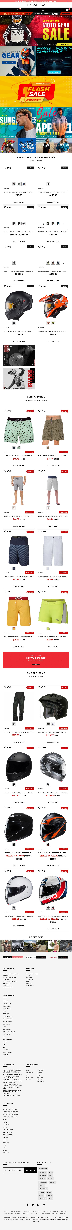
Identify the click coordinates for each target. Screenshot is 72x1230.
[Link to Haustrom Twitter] (33, 1204)
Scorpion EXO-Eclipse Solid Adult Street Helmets (19, 231)
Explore (30, 968)
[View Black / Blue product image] (58, 223)
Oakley (5, 1001)
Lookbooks (9, 1065)
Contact (29, 978)
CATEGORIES (9, 1103)
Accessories (43, 1189)
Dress (49, 1192)
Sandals (6, 1142)
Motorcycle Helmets (10, 1112)
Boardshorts (7, 1135)
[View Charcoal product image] (14, 508)
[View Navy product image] (14, 447)
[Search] (55, 9)
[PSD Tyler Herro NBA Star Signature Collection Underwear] (54, 946)
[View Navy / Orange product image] (23, 184)
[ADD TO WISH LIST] (5, 167)
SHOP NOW (52, 1)
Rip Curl (39, 1072)
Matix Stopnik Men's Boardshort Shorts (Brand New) (53, 456)
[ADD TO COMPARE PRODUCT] (8, 168)
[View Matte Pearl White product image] (23, 223)
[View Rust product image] (48, 447)
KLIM (4, 1037)
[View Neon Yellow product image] (48, 628)
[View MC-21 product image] (53, 908)
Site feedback (8, 987)
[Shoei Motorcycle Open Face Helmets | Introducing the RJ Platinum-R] (30, 946)
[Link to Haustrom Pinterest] (43, 1204)
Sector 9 (6, 1049)
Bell (27, 1070)
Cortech (6, 1055)
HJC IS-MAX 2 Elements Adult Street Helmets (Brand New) (53, 792)
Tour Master (7, 1052)
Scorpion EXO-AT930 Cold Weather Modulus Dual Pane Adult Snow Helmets (53, 271)
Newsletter (30, 985)
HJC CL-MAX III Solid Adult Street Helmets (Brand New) (19, 916)
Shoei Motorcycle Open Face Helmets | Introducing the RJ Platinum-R (12, 1081)
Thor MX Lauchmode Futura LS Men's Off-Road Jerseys (19, 192)
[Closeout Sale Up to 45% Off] (36, 660)
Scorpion (6, 1024)
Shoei (38, 1076)
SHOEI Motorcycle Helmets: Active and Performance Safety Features (13, 1076)
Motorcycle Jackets (10, 1114)
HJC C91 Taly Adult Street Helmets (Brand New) (53, 853)
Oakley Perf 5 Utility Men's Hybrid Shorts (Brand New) (53, 576)
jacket (41, 1195)
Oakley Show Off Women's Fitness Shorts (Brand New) (53, 637)
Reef (4, 1044)
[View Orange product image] (53, 223)
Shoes (5, 1140)
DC (27, 1074)
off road (42, 1179)
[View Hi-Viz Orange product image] (48, 323)
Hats (4, 1145)
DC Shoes (6, 1014)
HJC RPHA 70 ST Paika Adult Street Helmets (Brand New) (53, 916)
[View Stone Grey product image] (48, 508)
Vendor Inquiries (32, 974)
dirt (50, 1199)
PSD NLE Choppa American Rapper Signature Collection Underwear (12, 1072)
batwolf (41, 1185)
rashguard (42, 1199)
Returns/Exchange (9, 977)
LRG (4, 1047)
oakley (50, 1179)
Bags (5, 1147)
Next (28, 184)
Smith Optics (7, 1039)
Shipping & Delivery (10, 981)
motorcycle (43, 1169)
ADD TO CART (53, 526)
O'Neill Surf (7, 1003)
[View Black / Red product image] (14, 184)
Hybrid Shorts (8, 1129)
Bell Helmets (7, 1016)
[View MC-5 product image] (48, 784)
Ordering (6, 979)
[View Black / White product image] (48, 184)
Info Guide (6, 985)
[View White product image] (48, 568)
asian (51, 1172)
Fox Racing (7, 1034)
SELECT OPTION (19, 202)
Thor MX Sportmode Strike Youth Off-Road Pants (53, 192)
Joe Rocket (7, 1029)
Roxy (5, 1011)
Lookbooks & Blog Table (11, 1095)
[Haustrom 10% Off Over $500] (59, 957)
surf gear (42, 1172)
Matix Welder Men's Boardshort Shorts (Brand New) (19, 516)
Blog (27, 981)
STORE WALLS (32, 1065)
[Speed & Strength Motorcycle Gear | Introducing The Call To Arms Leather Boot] (66, 946)
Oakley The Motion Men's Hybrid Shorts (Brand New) (53, 516)
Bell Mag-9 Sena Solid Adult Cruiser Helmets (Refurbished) (53, 732)
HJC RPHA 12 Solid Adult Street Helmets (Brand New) (19, 853)
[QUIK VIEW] (10, 167)
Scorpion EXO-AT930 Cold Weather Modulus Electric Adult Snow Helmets (53, 231)
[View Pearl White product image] (53, 724)
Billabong (6, 1006)
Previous (9, 184)
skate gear (43, 1182)
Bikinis (5, 1137)
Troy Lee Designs (9, 1031)
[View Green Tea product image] (19, 447)
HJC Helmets (7, 1021)
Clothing (6, 1124)
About (28, 976)
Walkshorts (7, 1132)
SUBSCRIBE (30, 1170)
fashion (49, 1195)
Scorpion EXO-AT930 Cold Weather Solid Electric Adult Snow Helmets (19, 271)
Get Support (9, 968)
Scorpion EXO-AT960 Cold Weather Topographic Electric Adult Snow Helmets (53, 331)
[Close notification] (67, 1)
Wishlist (29, 983)
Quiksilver (7, 1008)
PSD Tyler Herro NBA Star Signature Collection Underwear (12, 1092)
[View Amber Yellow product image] (14, 628)
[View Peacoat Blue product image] (14, 568)
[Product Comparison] (31, 9)
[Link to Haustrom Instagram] (38, 1204)
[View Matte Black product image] (14, 223)
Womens (6, 1152)
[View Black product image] (14, 724)
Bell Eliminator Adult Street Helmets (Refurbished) (19, 792)
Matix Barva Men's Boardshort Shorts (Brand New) (19, 456)
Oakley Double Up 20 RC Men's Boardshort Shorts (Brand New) (19, 637)
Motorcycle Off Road (10, 1109)
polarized (42, 1175)
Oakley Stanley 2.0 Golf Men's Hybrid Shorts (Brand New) (19, 576)
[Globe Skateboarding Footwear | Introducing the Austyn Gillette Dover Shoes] (42, 946)
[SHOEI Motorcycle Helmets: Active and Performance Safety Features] (18, 946)
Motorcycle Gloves (10, 1117)
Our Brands (9, 995)
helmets (52, 1182)
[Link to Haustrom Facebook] (27, 1204)
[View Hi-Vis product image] (48, 223)
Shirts (5, 1127)
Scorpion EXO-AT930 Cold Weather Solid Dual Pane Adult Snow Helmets (19, 331)
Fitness (5, 1122)
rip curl (41, 1192)
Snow (5, 1119)
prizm (51, 1175)
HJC (27, 1076)
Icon (4, 1026)
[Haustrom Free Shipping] (36, 957)
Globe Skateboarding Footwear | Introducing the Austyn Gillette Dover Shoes (13, 1086)
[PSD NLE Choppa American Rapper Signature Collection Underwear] (6, 946)
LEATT (5, 1042)
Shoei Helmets (8, 1019)
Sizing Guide (7, 983)
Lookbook (29, 979)
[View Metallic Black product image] (19, 223)
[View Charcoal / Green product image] (19, 184)
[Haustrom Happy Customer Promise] (13, 957)
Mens (5, 1150)
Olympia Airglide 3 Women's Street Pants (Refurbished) (19, 732)
